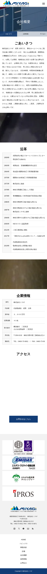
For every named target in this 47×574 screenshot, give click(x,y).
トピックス (23, 543)
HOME (23, 540)
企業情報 (25, 34)
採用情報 (23, 559)
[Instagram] (14, 528)
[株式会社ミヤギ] (23, 508)
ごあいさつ (8, 34)
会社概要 (23, 555)
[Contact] (28, 528)
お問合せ (23, 563)
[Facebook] (23, 528)
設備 (23, 551)
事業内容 (23, 547)
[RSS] (32, 528)
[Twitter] (19, 528)
